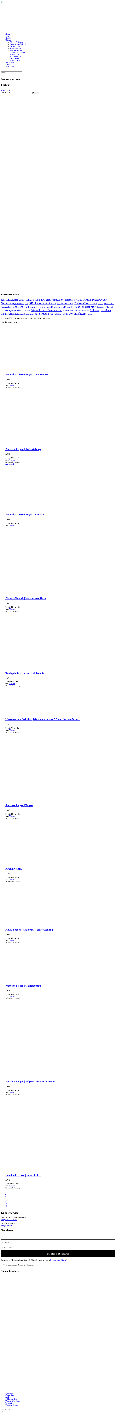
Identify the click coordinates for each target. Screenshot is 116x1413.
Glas (26, 304)
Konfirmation (30, 306)
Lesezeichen (47, 307)
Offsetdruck (26, 310)
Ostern (43, 310)
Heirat (58, 304)
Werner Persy (15, 54)
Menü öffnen (5, 91)
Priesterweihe (85, 310)
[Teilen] (6, 1409)
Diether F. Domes (16, 42)
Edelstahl (36, 300)
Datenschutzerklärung (58, 1260)
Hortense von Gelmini (18, 44)
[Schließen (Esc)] (9, 1409)
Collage (29, 300)
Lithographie (100, 307)
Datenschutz (9, 1395)
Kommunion (6, 307)
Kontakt (8, 64)
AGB (7, 1397)
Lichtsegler (68, 307)
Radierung (95, 310)
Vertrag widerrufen (12, 1405)
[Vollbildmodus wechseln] (4, 1409)
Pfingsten (66, 310)
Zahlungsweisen (11, 1399)
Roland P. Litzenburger (18, 52)
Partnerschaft (54, 310)
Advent (5, 299)
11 (6, 1206)
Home (7, 34)
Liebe (77, 306)
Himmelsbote (66, 303)
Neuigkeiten (9, 62)
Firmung (88, 299)
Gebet (96, 300)
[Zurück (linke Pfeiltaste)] (2, 1411)
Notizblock (17, 310)
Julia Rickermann (16, 56)
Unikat (58, 313)
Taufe (36, 313)
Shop (7, 36)
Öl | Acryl (88, 314)
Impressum (9, 1393)
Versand (12, 385)
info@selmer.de (6, 1226)
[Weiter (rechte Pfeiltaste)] (4, 1411)
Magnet (109, 307)
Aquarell (14, 299)
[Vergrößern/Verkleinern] (2, 1409)
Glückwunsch (38, 303)
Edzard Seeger (15, 60)
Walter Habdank (16, 48)
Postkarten (78, 310)
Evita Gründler (15, 46)
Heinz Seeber (15, 58)
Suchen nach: (6, 93)
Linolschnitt (87, 306)
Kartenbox (100, 304)
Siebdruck (28, 314)
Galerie (8, 38)
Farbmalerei (69, 299)
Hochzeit (79, 303)
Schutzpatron (18, 314)
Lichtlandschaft (57, 307)
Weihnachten (77, 313)
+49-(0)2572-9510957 (9, 1220)
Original (35, 310)
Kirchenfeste (109, 303)
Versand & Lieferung (13, 1401)
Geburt (103, 299)
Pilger (72, 310)
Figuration (79, 300)
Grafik (51, 303)
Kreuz (41, 306)
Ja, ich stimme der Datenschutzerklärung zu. (19, 1265)
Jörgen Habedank (16, 50)
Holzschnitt (90, 303)
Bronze (22, 300)
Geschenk (19, 303)
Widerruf (8, 1403)
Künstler (8, 40)
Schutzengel (7, 313)
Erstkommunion (54, 299)
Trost (51, 313)
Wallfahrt (65, 314)
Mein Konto (9, 67)
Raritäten (106, 310)
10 (6, 1204)
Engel (42, 299)
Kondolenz (17, 306)
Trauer (43, 313)
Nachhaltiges (7, 310)
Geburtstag (8, 303)
